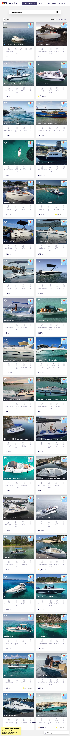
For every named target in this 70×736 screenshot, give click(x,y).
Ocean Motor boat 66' (45, 202)
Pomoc (41, 3)
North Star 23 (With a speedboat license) (52, 400)
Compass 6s (42, 715)
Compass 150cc (43, 242)
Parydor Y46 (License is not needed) (50, 439)
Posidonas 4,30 (9, 321)
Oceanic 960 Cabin (11, 715)
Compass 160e (43, 557)
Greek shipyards (9, 163)
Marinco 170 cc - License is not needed (51, 478)
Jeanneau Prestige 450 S (13, 360)
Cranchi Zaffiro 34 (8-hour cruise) (15, 478)
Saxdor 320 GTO (43, 321)
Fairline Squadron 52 (11, 597)
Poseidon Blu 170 (43, 84)
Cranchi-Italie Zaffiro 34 (14, 44)
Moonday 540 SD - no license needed (17, 518)
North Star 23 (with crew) (13, 400)
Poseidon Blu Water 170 (12, 84)
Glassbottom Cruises (11, 123)
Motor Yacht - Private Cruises (48, 163)
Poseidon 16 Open (44, 44)
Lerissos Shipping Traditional (48, 123)
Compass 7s (8, 636)
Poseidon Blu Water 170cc (13, 281)
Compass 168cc (9, 202)
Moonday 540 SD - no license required (51, 518)
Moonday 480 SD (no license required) (17, 439)
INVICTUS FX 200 (44, 676)
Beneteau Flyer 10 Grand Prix (48, 360)
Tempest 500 (8, 557)
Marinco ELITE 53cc (11, 676)
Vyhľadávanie (17, 12)
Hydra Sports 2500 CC (45, 597)
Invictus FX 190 (43, 636)
